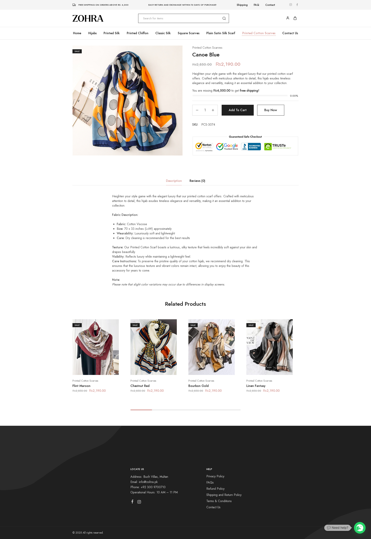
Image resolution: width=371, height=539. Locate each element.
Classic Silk (163, 33)
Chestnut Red (140, 386)
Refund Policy (215, 488)
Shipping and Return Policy (224, 495)
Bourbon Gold (198, 386)
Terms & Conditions (219, 501)
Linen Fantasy (255, 386)
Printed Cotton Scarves (258, 33)
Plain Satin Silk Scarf (220, 33)
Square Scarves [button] (188, 33)
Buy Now (270, 110)
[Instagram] (139, 503)
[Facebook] (132, 502)
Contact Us (290, 33)
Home (77, 33)
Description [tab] (174, 181)
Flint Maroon (81, 386)
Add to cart (238, 110)
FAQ (256, 4)
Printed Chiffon (137, 33)
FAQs (210, 482)
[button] (91, 369)
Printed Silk (112, 33)
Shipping (242, 4)
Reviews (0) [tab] (197, 181)
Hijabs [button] (92, 33)
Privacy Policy (215, 476)
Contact (270, 4)
